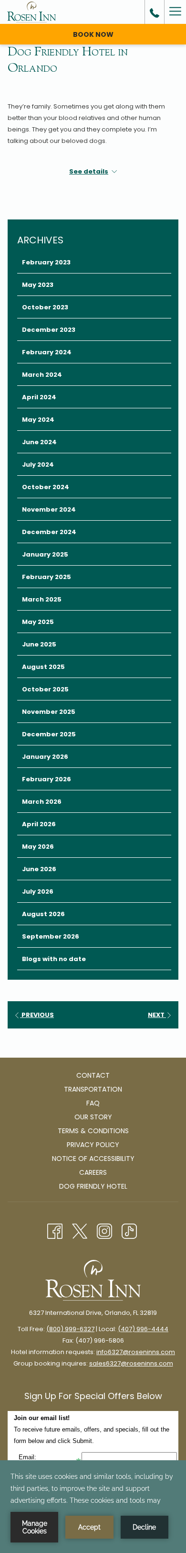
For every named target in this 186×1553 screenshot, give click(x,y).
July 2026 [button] (37, 891)
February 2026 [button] (46, 779)
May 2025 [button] (38, 621)
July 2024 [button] (38, 464)
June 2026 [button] (39, 869)
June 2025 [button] (39, 644)
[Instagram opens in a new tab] (104, 1230)
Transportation (93, 1089)
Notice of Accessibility (93, 1158)
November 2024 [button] (49, 509)
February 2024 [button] (47, 352)
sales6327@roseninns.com (131, 1363)
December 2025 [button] (49, 734)
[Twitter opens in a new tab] (79, 1230)
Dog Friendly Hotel (93, 1186)
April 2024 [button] (39, 397)
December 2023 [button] (48, 329)
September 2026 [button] (50, 936)
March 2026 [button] (42, 801)
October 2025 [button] (45, 689)
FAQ (93, 1103)
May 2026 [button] (38, 846)
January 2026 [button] (45, 756)
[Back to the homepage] (31, 12)
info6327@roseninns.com (135, 1351)
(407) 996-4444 (143, 1329)
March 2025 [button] (42, 599)
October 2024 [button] (45, 487)
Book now (93, 34)
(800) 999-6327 (70, 1329)
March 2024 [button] (42, 374)
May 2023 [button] (37, 284)
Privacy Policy (93, 1144)
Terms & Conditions (93, 1131)
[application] (93, 1506)
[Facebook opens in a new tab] (54, 1230)
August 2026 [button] (43, 914)
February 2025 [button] (46, 576)
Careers (93, 1172)
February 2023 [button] (46, 262)
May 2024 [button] (38, 419)
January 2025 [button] (45, 554)
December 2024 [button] (49, 531)
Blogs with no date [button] (54, 958)
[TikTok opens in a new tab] (129, 1230)
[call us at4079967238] (154, 12)
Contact (93, 1075)
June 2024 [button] (39, 442)
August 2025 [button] (43, 666)
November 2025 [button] (48, 711)
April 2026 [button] (39, 824)
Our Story (93, 1117)
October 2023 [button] (45, 307)
